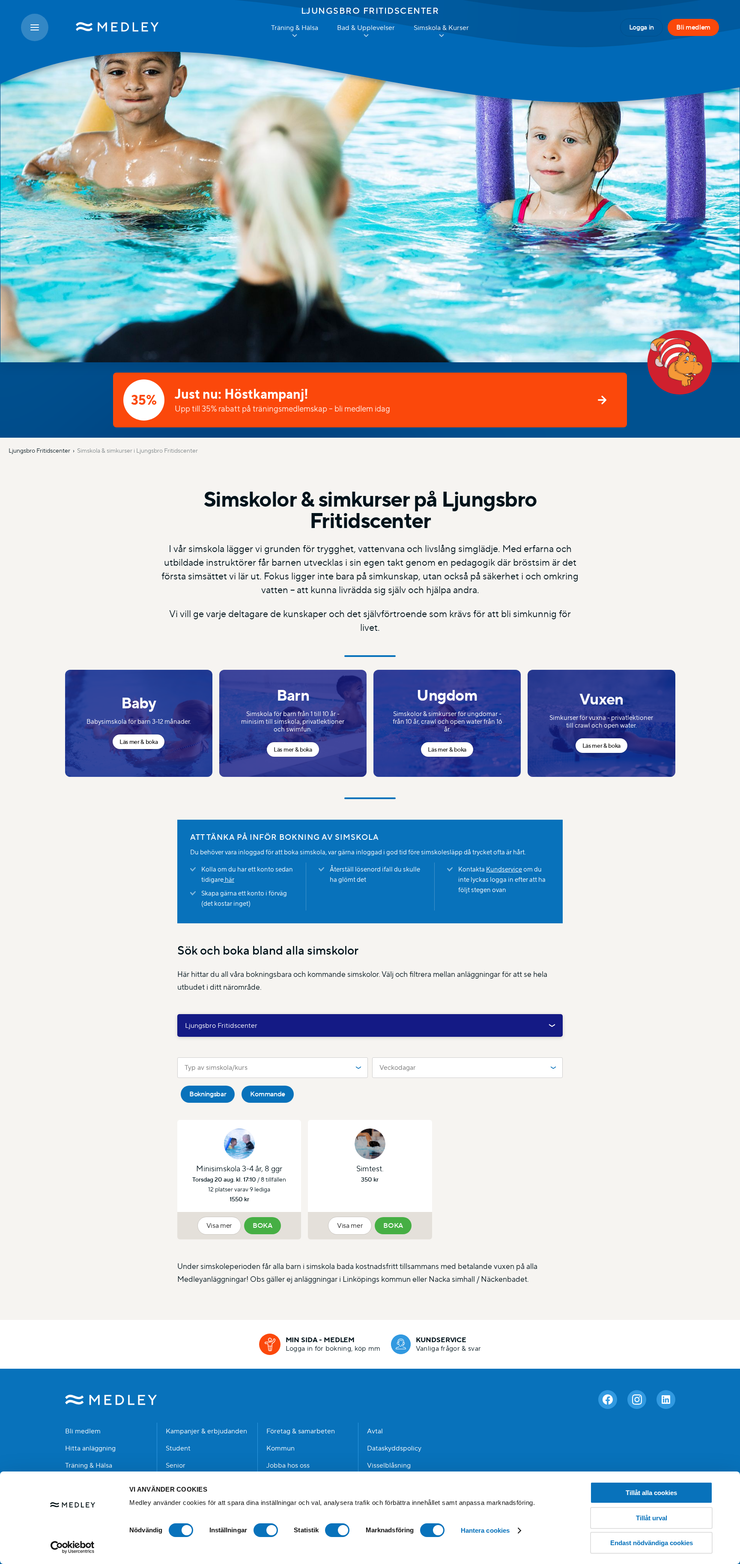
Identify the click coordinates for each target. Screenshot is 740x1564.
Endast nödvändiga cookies (651, 1542)
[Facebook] (607, 1399)
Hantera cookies (485, 1530)
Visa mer (219, 1225)
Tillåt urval (651, 1518)
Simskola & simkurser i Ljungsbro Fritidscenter (137, 450)
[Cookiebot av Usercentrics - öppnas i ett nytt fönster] (72, 1547)
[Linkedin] (665, 1399)
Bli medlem (693, 27)
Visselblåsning (389, 1465)
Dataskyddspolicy (394, 1448)
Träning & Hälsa (88, 1465)
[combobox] (370, 1025)
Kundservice (504, 869)
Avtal (375, 1431)
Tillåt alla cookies (651, 1492)
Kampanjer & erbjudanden (206, 1431)
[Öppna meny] (34, 27)
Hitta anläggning (90, 1448)
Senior (175, 1465)
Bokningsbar (207, 1094)
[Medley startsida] (109, 27)
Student (178, 1448)
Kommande (267, 1094)
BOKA (262, 1225)
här (229, 879)
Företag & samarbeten (300, 1431)
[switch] (266, 1530)
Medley (111, 1399)
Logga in (641, 27)
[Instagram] (636, 1399)
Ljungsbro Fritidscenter (370, 10)
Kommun (280, 1448)
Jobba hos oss (288, 1465)
